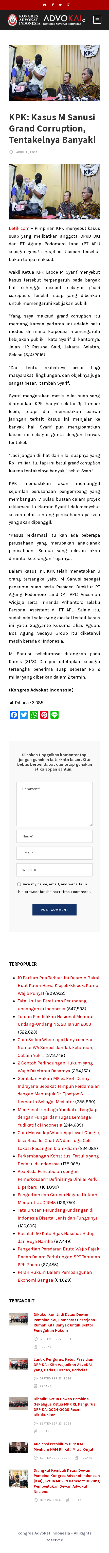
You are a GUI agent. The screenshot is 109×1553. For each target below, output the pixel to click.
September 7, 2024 (55, 1458)
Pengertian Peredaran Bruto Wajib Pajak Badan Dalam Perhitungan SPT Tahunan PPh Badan (59, 1256)
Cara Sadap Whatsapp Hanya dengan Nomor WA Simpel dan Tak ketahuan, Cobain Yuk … (56, 1047)
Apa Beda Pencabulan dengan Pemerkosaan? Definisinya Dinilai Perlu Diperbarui (58, 1179)
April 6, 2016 (27, 152)
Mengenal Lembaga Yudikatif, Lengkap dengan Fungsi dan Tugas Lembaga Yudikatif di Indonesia (57, 1117)
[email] (44, 5)
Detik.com (19, 228)
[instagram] (68, 5)
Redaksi (46, 1347)
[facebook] (52, 5)
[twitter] (60, 5)
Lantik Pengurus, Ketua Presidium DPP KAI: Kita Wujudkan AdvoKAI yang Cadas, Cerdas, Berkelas (64, 1364)
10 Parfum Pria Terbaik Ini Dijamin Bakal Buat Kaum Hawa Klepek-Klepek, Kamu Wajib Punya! (58, 985)
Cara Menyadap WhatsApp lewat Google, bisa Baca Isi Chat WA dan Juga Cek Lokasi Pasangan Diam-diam (59, 1140)
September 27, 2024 (55, 1339)
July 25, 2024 (50, 1500)
